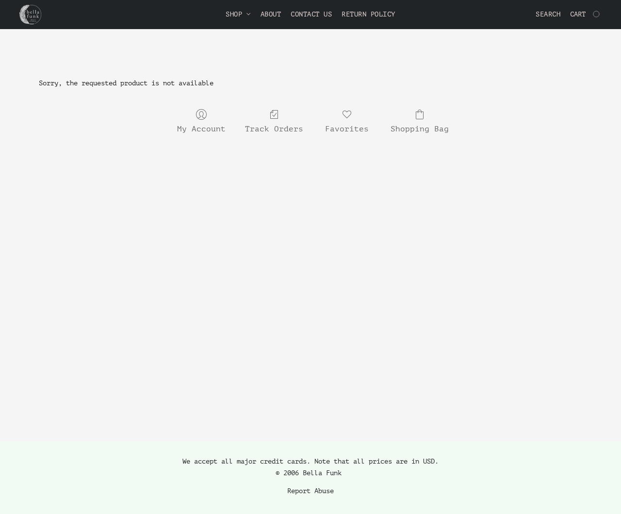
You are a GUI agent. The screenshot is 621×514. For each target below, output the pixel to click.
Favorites (347, 129)
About (271, 14)
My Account (201, 129)
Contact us (311, 14)
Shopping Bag (420, 129)
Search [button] (548, 14)
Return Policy (368, 14)
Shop (236, 14)
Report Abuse (310, 491)
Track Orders (274, 129)
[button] (30, 14)
